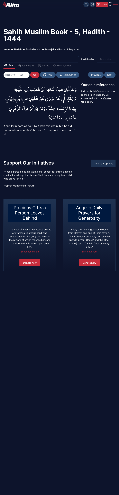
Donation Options (103, 163)
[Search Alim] (86, 4)
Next (109, 74)
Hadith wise (87, 59)
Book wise (105, 59)
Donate (104, 4)
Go (34, 74)
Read (11, 65)
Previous (96, 74)
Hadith (18, 49)
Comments (28, 65)
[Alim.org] (11, 4)
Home (6, 49)
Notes (45, 65)
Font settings (64, 65)
